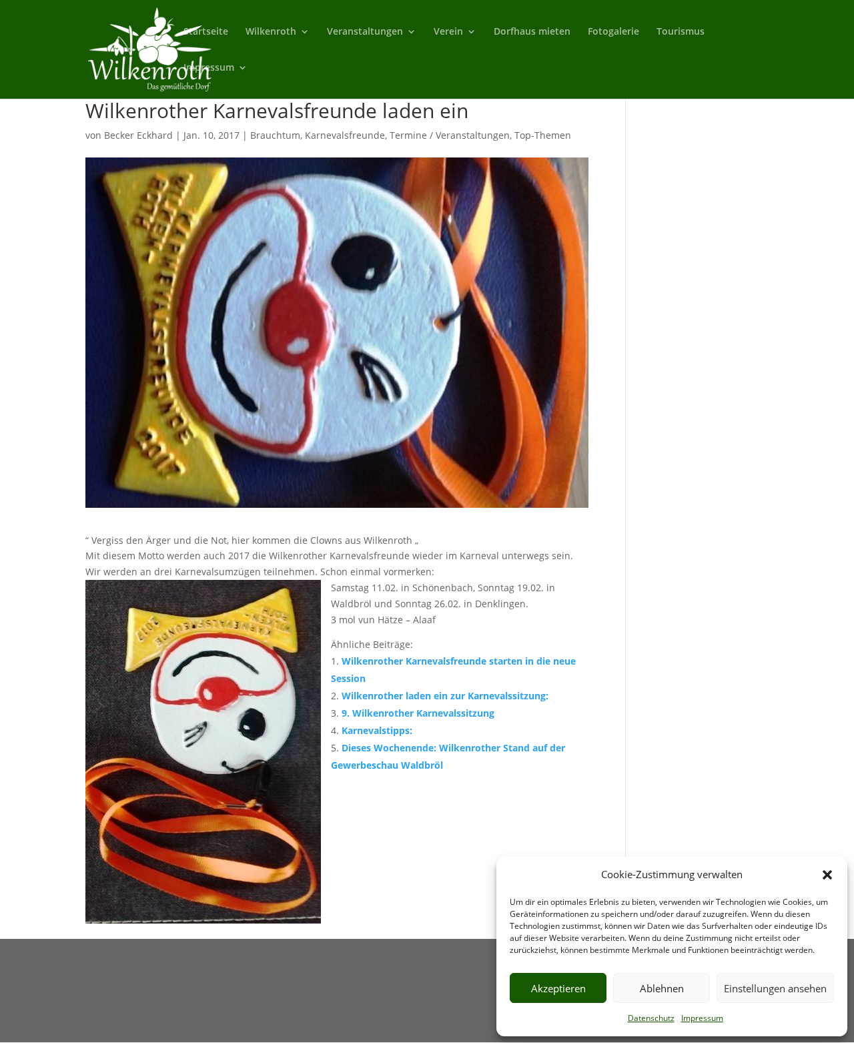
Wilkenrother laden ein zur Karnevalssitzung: (445, 695)
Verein (448, 32)
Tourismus (681, 32)
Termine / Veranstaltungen (450, 135)
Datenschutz (651, 1018)
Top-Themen (542, 135)
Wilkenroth (271, 32)
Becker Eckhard (138, 135)
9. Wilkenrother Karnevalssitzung (418, 713)
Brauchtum (275, 135)
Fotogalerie (613, 32)
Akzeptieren (558, 988)
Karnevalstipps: (377, 730)
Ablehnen (662, 988)
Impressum (702, 1018)
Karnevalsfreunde (345, 135)
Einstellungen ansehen (775, 988)
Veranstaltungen (365, 32)
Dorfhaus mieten (532, 32)
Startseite (205, 32)
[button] (827, 875)
